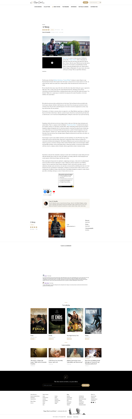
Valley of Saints (73, 59)
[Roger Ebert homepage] (37, 2)
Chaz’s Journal (69, 397)
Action (44, 396)
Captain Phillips (67, 80)
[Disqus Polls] (66, 261)
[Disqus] (66, 287)
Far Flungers (69, 401)
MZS (68, 400)
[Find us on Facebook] (91, 402)
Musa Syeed (65, 58)
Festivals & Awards (83, 6)
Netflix (56, 397)
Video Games (81, 397)
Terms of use (69, 416)
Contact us (93, 397)
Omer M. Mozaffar (46, 32)
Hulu (43, 404)
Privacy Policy (75, 416)
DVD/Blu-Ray (81, 396)
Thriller (56, 403)
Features (80, 400)
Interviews (74, 6)
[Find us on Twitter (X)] (95, 402)
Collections (47, 6)
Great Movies (57, 6)
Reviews (43, 24)
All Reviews (33, 397)
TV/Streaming (65, 6)
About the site (93, 396)
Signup (85, 2)
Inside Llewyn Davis (71, 125)
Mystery (56, 396)
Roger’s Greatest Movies (35, 396)
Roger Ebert (81, 403)
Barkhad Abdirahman (58, 80)
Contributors (94, 6)
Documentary (45, 400)
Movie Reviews (38, 6)
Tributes (68, 404)
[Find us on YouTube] (93, 402)
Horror (44, 403)
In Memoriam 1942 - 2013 (62, 411)
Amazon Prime (45, 397)
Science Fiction (57, 400)
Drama (52, 29)
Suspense (56, 401)
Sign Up (32, 402)
